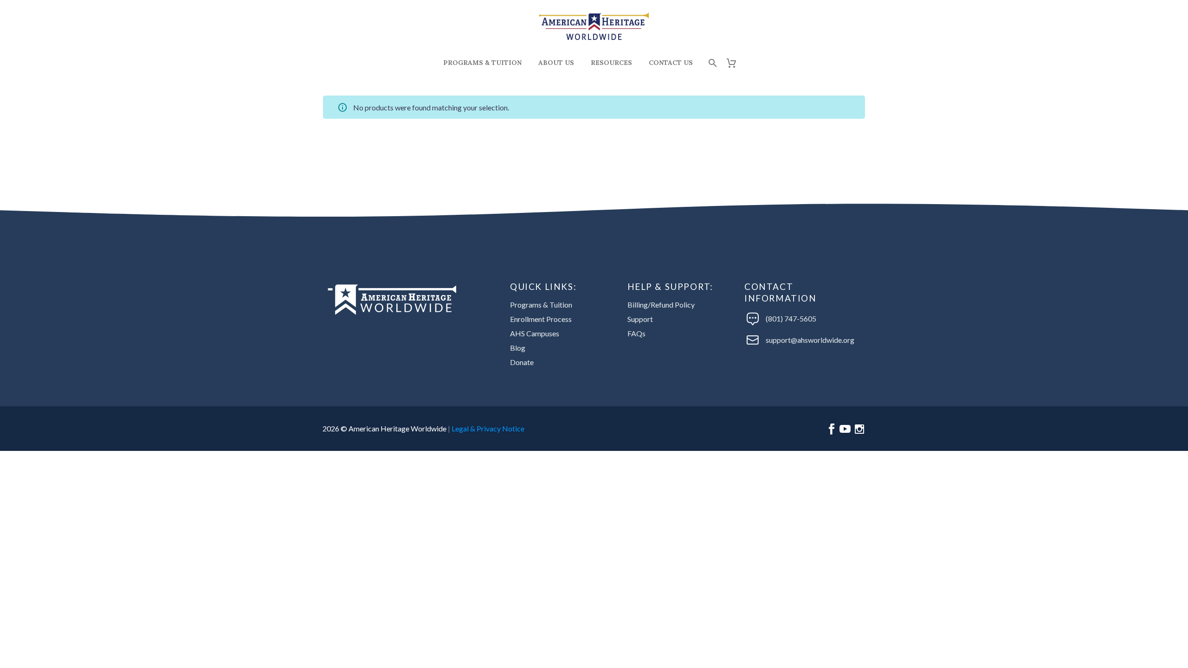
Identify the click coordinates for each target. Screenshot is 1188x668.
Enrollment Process (541, 319)
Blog (517, 347)
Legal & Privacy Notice (488, 428)
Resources (611, 62)
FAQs (636, 333)
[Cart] (734, 63)
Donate (522, 362)
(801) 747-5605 (791, 318)
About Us (556, 62)
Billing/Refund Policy (661, 304)
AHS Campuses (534, 333)
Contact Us (671, 62)
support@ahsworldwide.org (810, 339)
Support (640, 319)
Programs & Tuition (482, 62)
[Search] (712, 63)
